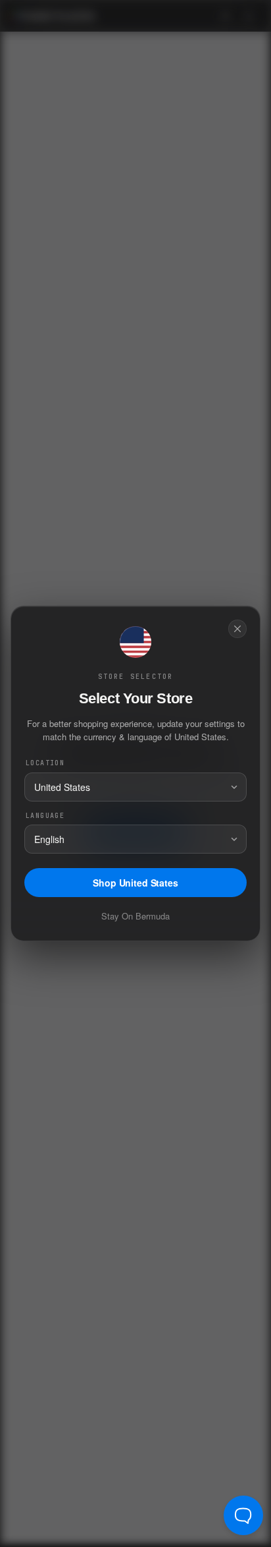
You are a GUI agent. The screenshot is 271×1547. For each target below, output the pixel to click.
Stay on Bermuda (135, 916)
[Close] (237, 629)
